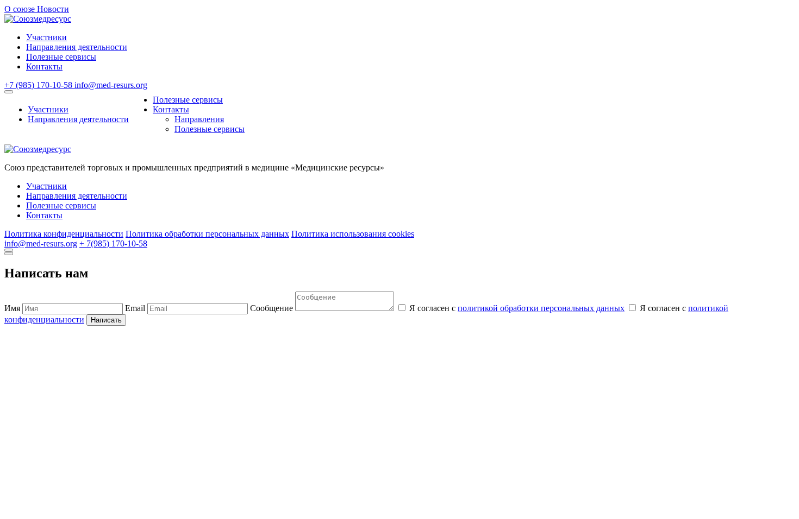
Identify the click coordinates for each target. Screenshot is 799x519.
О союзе (20, 9)
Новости (53, 9)
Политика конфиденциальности (63, 233)
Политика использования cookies (352, 233)
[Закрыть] (8, 250)
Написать (106, 320)
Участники (46, 37)
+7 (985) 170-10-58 (39, 85)
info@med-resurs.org (110, 85)
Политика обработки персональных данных (207, 233)
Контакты (44, 66)
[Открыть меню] (8, 91)
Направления (199, 119)
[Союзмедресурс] (37, 18)
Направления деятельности (76, 47)
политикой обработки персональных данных (541, 308)
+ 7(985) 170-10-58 (113, 243)
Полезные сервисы (61, 56)
